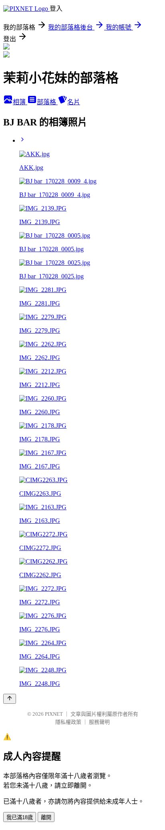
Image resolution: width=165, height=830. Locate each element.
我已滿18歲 (19, 817)
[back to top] (9, 699)
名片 (73, 102)
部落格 (47, 102)
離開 (46, 817)
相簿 (20, 102)
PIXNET (54, 714)
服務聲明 (99, 722)
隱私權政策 (68, 722)
